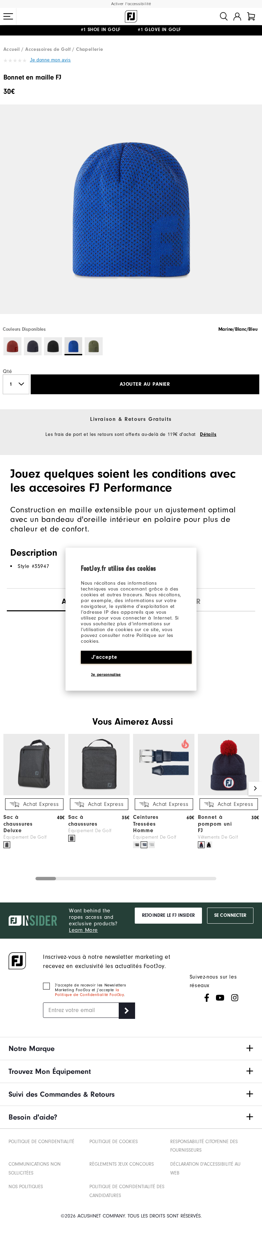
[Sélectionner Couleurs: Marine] (33, 346)
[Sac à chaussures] (99, 794)
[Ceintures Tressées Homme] (163, 794)
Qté (7, 371)
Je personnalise (106, 674)
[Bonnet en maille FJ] (131, 215)
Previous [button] (7, 788)
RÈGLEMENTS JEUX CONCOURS (121, 1164)
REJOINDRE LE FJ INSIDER (168, 915)
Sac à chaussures (83, 820)
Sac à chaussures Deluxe (18, 823)
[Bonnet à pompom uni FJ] (228, 794)
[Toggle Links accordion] (131, 1048)
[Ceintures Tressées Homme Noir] (136, 844)
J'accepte (104, 657)
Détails (208, 434)
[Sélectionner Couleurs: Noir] (53, 346)
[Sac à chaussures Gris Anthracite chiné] (71, 838)
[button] (8, 16)
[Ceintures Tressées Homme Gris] (151, 844)
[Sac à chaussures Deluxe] (34, 794)
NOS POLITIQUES (26, 1187)
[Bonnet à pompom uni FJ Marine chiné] (201, 844)
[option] (131, 215)
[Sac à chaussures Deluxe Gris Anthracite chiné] (6, 844)
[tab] (251, 16)
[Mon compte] (237, 16)
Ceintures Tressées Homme (146, 823)
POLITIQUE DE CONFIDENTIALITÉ (41, 1141)
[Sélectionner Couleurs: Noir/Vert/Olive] (94, 346)
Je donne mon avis (50, 59)
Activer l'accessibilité (131, 4)
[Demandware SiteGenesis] (131, 16)
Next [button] (255, 788)
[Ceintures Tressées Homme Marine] (144, 844)
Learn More (83, 930)
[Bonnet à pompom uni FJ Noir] (208, 844)
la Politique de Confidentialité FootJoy (89, 992)
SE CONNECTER (230, 915)
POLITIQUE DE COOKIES (113, 1141)
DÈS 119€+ (108, 30)
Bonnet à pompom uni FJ (215, 823)
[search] (224, 16)
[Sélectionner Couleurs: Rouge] (12, 346)
